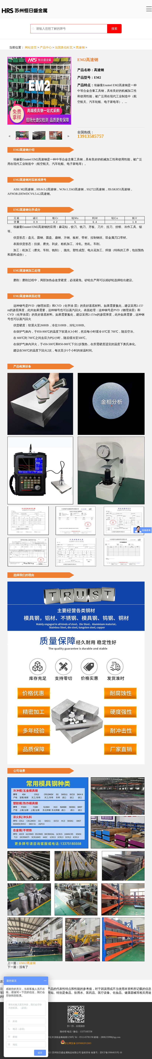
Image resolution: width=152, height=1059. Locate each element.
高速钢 (80, 47)
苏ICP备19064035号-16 (111, 1052)
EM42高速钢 (27, 963)
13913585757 (90, 136)
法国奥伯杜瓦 (64, 47)
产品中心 (46, 47)
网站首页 (31, 47)
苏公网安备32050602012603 (78, 1043)
